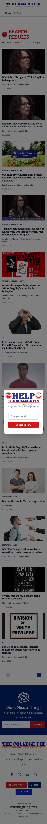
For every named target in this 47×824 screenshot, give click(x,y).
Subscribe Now (23, 424)
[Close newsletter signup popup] (38, 394)
